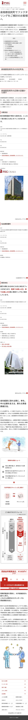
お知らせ (3, 700)
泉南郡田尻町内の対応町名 (11, 41)
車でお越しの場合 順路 (6, 346)
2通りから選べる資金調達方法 (14, 54)
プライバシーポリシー (20, 709)
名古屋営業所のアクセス (21, 278)
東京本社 (9, 48)
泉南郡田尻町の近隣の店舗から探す (13, 43)
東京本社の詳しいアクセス (20, 393)
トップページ (2, 7)
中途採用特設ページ (20, 703)
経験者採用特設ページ (6, 706)
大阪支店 (9, 45)
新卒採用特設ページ (6, 703)
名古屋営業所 (10, 46)
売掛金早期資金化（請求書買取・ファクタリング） (12, 155)
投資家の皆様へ (19, 697)
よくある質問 (4, 697)
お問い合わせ (4, 709)
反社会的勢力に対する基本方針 (14, 713)
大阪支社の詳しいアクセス (20, 219)
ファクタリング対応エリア (6, 9)
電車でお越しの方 (17, 289)
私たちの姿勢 (4, 681)
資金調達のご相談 (19, 706)
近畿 (13, 9)
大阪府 (16, 9)
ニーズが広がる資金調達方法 (14, 52)
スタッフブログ (19, 700)
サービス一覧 (9, 7)
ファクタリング (16, 7)
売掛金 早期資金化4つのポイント (13, 50)
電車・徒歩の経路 (5, 344)
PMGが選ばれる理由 (12, 55)
